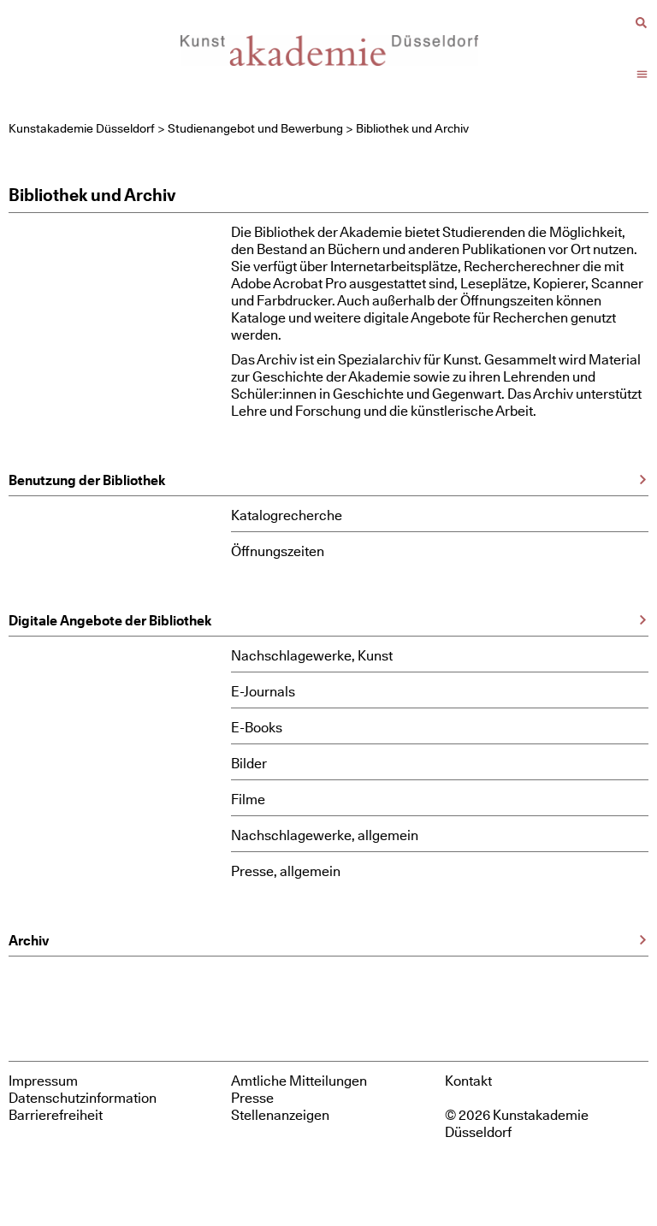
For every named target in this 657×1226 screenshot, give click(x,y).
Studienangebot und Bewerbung (255, 128)
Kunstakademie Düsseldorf (82, 128)
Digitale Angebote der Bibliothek (110, 620)
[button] (642, 74)
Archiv (29, 940)
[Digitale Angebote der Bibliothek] (642, 619)
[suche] (641, 23)
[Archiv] (642, 939)
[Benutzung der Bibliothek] (642, 479)
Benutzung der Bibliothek (87, 480)
